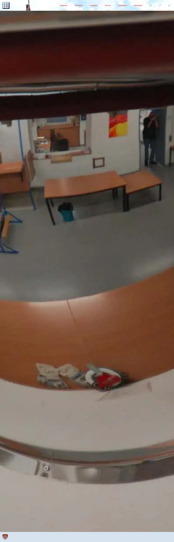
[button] (5, 537)
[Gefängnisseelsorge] (6, 5)
